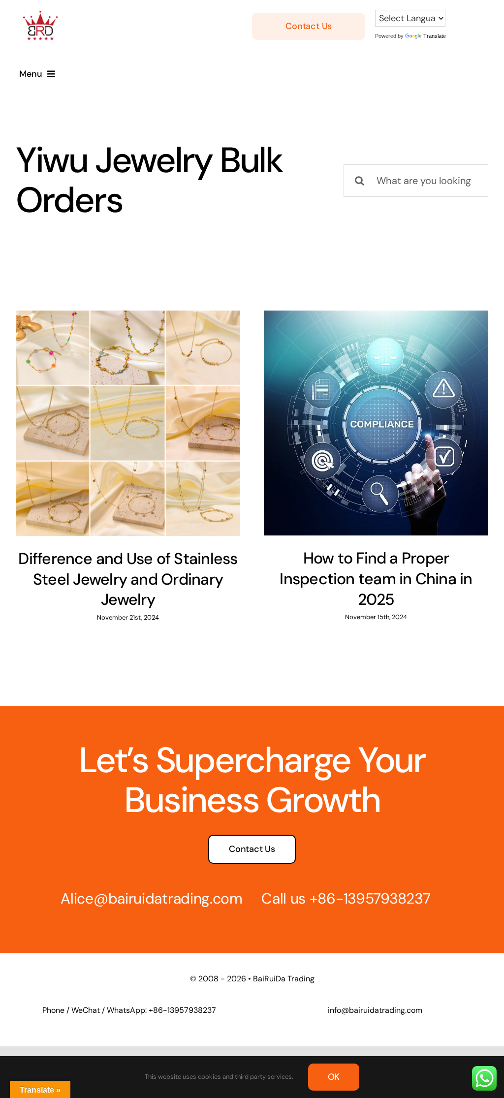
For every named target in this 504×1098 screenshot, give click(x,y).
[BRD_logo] (40, 15)
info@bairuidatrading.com (375, 1010)
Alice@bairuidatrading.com (152, 898)
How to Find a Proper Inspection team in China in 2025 (376, 578)
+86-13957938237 (370, 898)
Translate (434, 36)
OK (334, 1077)
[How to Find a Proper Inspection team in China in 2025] (376, 423)
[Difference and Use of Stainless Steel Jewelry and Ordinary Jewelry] (128, 423)
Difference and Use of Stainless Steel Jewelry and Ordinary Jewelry (127, 579)
